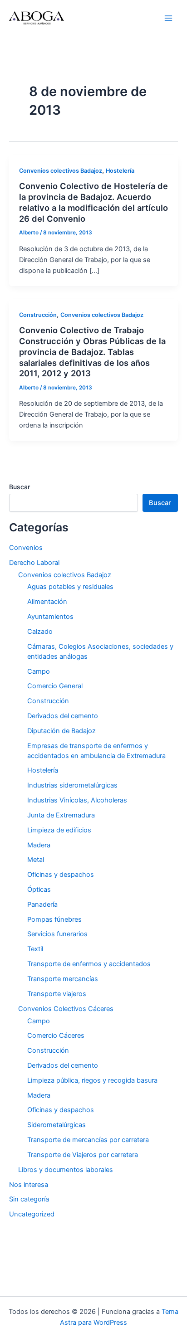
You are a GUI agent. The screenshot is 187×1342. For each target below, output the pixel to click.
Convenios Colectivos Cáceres (65, 1009)
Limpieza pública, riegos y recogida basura (92, 1080)
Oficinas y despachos (60, 874)
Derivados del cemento (62, 716)
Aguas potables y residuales (70, 587)
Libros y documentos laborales (65, 1170)
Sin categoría (29, 1199)
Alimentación (47, 602)
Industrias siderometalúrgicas (72, 785)
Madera (38, 845)
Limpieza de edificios (59, 830)
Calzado (40, 631)
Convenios (26, 548)
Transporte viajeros (56, 994)
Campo (38, 671)
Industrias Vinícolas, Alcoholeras (77, 800)
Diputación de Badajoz (61, 731)
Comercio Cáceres (55, 1035)
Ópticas (39, 889)
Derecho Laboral (34, 563)
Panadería (42, 904)
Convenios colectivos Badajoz (60, 170)
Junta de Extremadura (61, 815)
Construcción (38, 314)
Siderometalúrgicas (56, 1125)
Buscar (19, 487)
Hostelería (120, 170)
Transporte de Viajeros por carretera (82, 1155)
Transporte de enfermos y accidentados (89, 964)
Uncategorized (31, 1214)
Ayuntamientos (50, 617)
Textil (35, 949)
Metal (35, 860)
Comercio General (55, 686)
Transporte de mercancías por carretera (88, 1140)
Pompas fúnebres (54, 919)
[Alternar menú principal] (168, 18)
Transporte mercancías (62, 979)
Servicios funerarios (57, 934)
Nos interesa (28, 1185)
